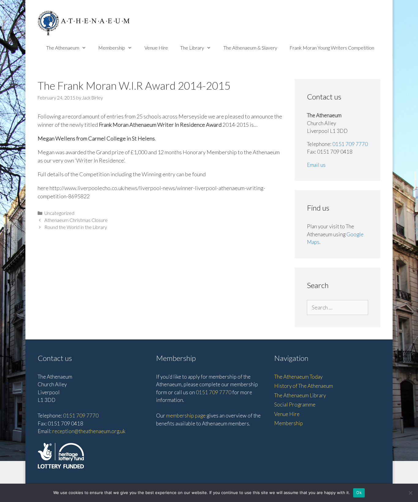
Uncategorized (59, 213)
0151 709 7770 (350, 144)
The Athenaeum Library (300, 395)
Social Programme (294, 404)
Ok (359, 492)
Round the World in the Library (75, 227)
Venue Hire (156, 48)
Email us (316, 165)
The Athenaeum (62, 48)
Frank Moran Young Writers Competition (331, 48)
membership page (186, 415)
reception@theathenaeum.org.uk (88, 431)
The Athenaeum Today (298, 376)
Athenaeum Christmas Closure (76, 220)
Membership (111, 48)
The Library (192, 48)
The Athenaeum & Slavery (250, 48)
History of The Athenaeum (303, 386)
